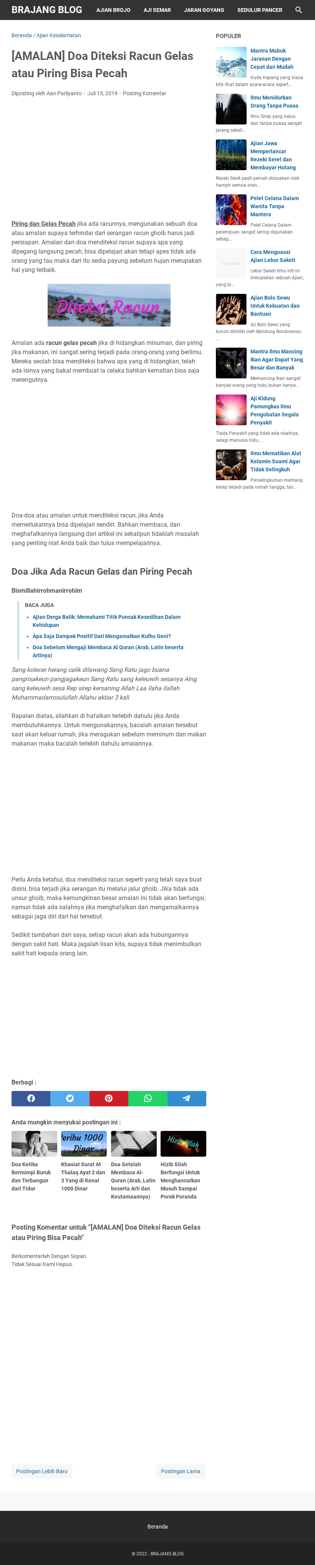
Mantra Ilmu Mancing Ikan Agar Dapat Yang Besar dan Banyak (276, 359)
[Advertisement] (109, 160)
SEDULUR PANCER (259, 10)
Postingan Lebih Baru (42, 1471)
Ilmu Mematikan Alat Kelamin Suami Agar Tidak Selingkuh (275, 461)
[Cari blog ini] (298, 10)
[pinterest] (109, 1098)
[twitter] (69, 1098)
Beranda (158, 1527)
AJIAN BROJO (113, 10)
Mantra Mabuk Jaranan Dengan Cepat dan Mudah (271, 59)
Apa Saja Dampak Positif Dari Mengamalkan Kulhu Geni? (102, 636)
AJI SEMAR (157, 10)
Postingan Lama (181, 1471)
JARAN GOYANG (204, 10)
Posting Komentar (144, 93)
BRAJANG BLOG (47, 9)
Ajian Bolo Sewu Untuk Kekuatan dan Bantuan (275, 306)
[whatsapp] (147, 1098)
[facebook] (31, 1098)
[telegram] (186, 1098)
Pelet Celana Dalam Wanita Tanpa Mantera (274, 206)
